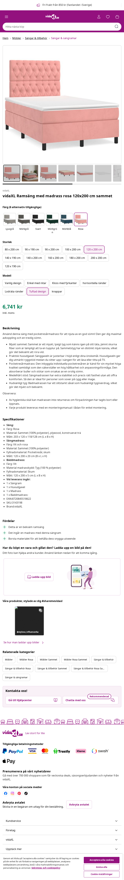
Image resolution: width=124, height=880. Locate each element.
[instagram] (12, 793)
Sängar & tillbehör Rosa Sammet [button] (91, 668)
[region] (61, 867)
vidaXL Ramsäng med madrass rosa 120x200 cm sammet (57, 195)
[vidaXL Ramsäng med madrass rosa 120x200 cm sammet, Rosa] (62, 105)
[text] (13, 307)
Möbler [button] (9, 659)
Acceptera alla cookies (102, 860)
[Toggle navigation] (6, 17)
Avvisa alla (101, 867)
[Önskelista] (108, 17)
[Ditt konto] (99, 17)
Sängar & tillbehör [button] (104, 659)
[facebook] (5, 793)
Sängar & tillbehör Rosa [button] (18, 668)
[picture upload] (82, 577)
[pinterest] (19, 793)
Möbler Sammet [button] (48, 659)
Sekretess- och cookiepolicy (45, 867)
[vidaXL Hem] (52, 16)
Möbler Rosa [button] (26, 659)
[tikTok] (26, 793)
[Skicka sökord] (116, 26)
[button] (64, 5)
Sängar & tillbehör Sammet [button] (52, 668)
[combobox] (62, 27)
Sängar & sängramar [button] (16, 677)
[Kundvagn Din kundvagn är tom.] (117, 17)
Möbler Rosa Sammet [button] (75, 659)
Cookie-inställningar (102, 874)
